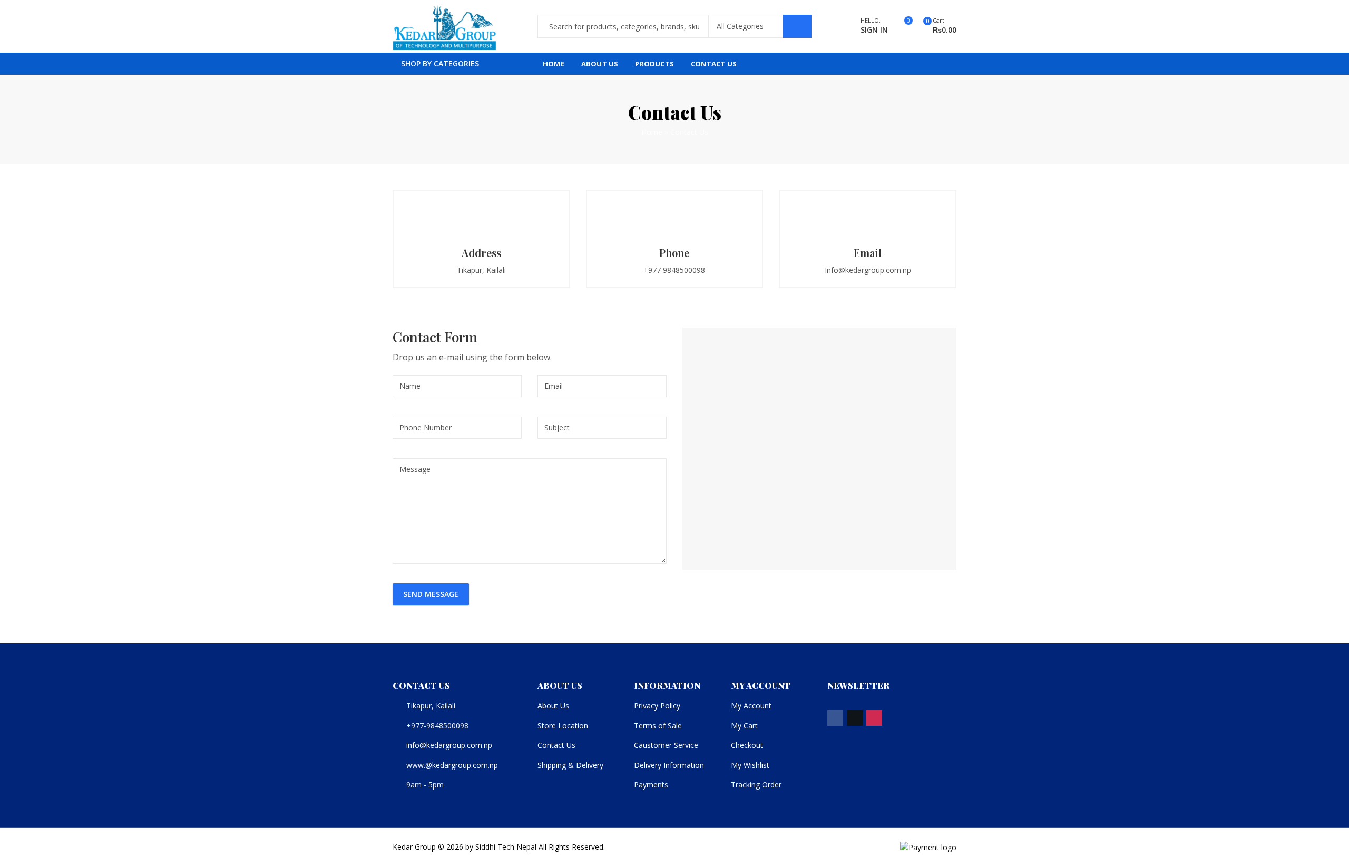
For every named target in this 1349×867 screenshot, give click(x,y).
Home (651, 132)
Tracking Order (756, 785)
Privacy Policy (657, 706)
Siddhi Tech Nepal (505, 847)
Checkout (747, 745)
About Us (553, 706)
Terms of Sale (658, 726)
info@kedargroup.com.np (449, 745)
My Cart (744, 726)
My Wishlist (750, 765)
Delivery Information (669, 765)
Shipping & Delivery (570, 765)
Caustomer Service (666, 745)
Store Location (562, 726)
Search (797, 26)
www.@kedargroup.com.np (452, 765)
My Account (751, 706)
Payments (651, 785)
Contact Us (556, 745)
